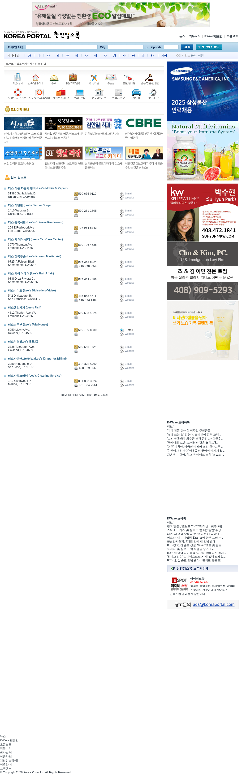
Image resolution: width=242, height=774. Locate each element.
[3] (69, 394)
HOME (10, 63)
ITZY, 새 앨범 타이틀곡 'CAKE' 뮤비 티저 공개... (196, 552)
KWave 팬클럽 (9, 740)
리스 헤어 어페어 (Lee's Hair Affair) (31, 273)
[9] (90, 394)
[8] (87, 394)
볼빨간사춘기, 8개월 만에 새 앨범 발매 (191, 541)
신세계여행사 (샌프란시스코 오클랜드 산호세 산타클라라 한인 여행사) (23, 137)
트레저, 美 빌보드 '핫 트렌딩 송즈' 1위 (190, 549)
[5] (76, 394)
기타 (164, 55)
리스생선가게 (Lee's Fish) (24, 307)
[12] (105, 394)
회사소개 (5, 752)
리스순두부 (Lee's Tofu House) (28, 324)
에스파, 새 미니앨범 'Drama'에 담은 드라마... (195, 537)
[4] (73, 394)
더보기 (171, 426)
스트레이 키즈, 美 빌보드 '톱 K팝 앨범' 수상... (195, 530)
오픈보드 (232, 36)
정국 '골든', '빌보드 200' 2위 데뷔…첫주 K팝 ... (196, 526)
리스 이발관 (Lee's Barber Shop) (29, 205)
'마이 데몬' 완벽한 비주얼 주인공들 (189, 430)
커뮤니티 (194, 36)
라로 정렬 (40, 63)
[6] (80, 394)
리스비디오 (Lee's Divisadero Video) (32, 290)
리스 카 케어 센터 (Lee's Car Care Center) (35, 239)
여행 (201, 55)
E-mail (128, 330)
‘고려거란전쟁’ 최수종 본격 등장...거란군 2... (195, 438)
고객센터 (5, 768)
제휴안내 (5, 764)
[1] (62, 394)
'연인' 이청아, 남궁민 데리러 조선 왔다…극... (195, 446)
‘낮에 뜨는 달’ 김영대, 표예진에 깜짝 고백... (194, 434)
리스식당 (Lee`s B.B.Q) (23, 341)
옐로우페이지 (24, 63)
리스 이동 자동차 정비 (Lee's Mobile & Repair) (38, 188)
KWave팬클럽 (213, 36)
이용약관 (5, 756)
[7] (83, 394)
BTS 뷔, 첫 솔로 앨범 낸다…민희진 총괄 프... (195, 560)
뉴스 (182, 36)
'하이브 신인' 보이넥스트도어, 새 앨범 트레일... (196, 556)
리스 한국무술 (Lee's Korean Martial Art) (34, 256)
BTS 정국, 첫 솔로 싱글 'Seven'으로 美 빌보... (195, 545)
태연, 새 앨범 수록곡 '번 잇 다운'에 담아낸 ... (194, 534)
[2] (66, 394)
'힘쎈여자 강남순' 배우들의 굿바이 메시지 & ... (196, 450)
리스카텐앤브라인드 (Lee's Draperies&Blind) (37, 358)
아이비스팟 (197, 578)
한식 (194, 55)
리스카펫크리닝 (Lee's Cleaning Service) (34, 375)
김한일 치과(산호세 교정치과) (101, 133)
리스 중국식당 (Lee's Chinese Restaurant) (35, 222)
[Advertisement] (202, 390)
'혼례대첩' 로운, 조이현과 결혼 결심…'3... (192, 442)
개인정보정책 (8, 760)
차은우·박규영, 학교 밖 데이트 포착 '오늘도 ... (195, 454)
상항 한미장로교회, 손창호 (19, 163)
